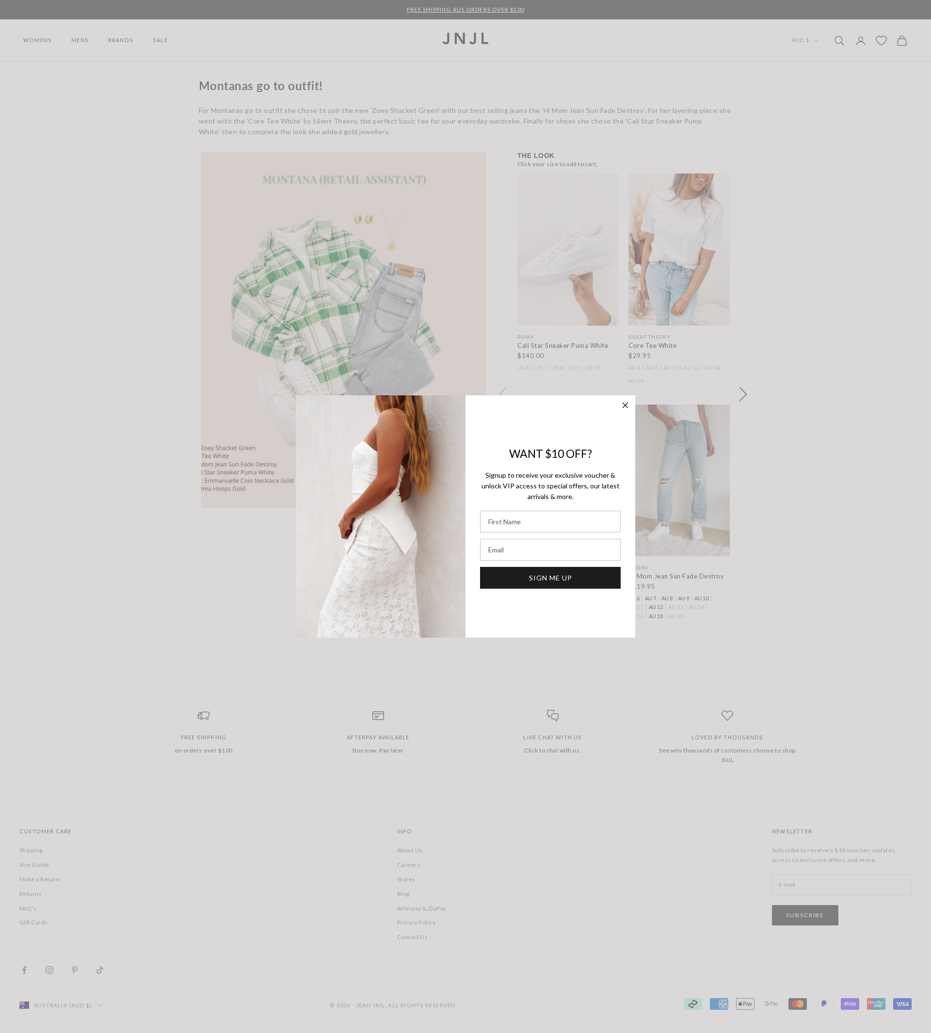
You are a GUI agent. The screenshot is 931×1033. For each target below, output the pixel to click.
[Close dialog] (625, 405)
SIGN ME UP (550, 578)
